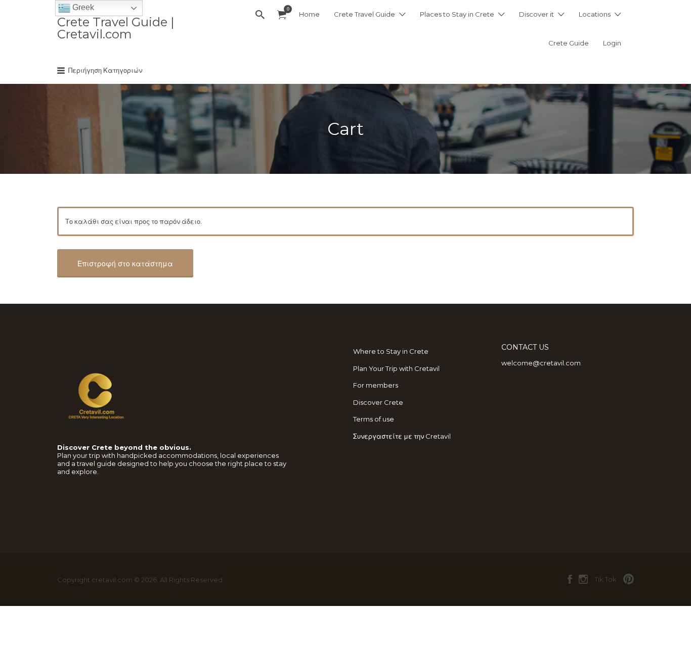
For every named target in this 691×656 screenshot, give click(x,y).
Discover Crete (378, 402)
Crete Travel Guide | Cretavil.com (115, 28)
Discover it (536, 14)
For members (375, 385)
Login (612, 43)
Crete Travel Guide (364, 14)
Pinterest (628, 579)
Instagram (583, 579)
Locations (595, 14)
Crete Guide (568, 43)
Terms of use (373, 419)
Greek (82, 7)
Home (309, 14)
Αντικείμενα (281, 15)
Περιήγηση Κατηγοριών (105, 70)
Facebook (570, 579)
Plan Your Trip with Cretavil (396, 368)
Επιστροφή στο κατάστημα (125, 263)
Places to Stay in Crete (457, 14)
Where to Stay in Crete (390, 351)
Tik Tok (605, 579)
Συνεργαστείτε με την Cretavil (402, 436)
